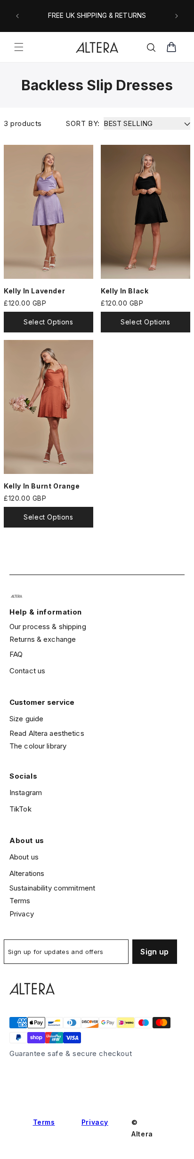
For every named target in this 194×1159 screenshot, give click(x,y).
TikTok (20, 808)
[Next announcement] (176, 16)
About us (24, 856)
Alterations (26, 873)
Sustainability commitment (52, 887)
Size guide (26, 718)
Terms (20, 900)
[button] (18, 47)
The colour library (37, 745)
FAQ (16, 654)
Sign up (154, 951)
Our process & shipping (47, 626)
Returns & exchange (42, 639)
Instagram (25, 792)
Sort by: (83, 123)
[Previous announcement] (17, 16)
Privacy (21, 913)
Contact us (27, 670)
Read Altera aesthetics (46, 733)
